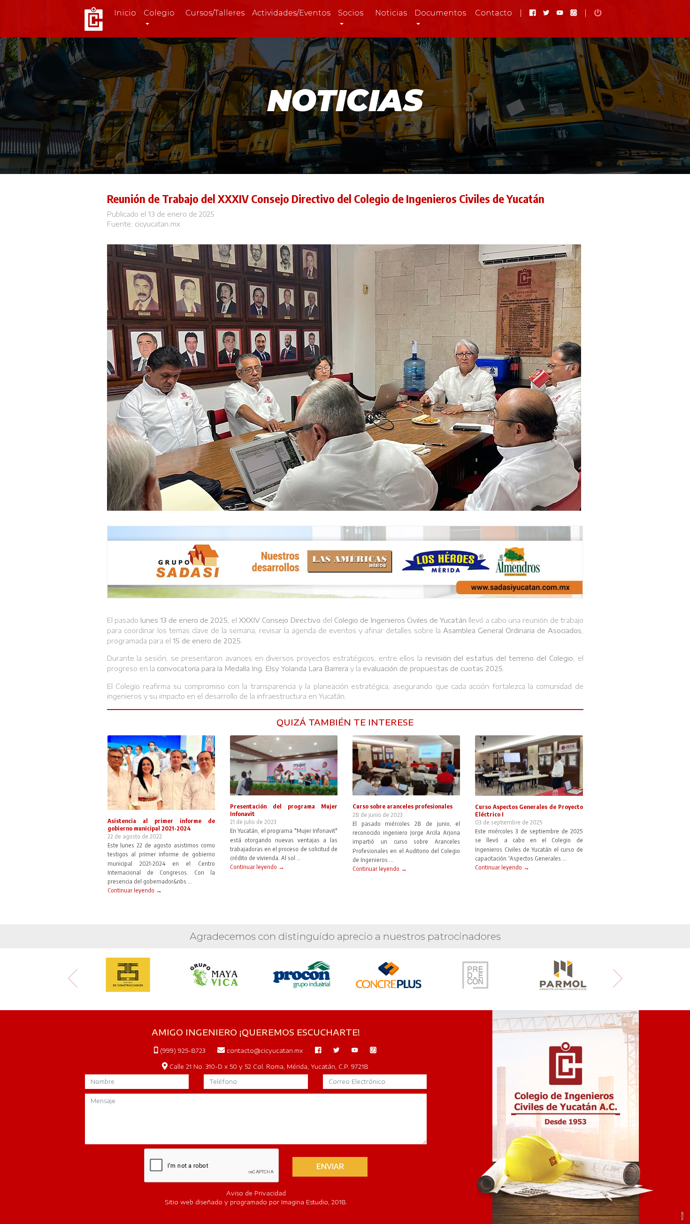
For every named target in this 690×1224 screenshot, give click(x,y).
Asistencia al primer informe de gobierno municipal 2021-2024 (161, 824)
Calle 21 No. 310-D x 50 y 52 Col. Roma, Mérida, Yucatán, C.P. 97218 (268, 1066)
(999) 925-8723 (181, 1050)
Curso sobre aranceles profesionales (402, 806)
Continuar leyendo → (134, 890)
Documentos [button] (440, 12)
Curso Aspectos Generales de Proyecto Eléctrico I (529, 810)
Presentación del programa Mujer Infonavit (283, 809)
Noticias (391, 12)
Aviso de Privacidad (256, 1193)
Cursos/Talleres (215, 12)
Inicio (125, 12)
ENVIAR (330, 1166)
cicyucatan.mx (157, 223)
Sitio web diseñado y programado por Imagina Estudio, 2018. (256, 1202)
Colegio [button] (159, 12)
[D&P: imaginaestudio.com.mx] (682, 1216)
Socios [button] (350, 12)
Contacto (493, 12)
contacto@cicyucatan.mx (264, 1050)
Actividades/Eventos (291, 12)
